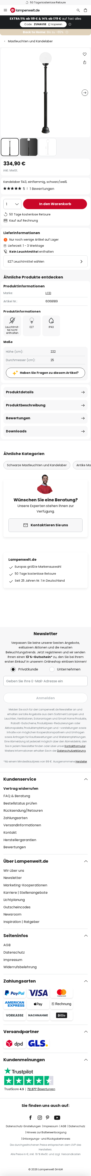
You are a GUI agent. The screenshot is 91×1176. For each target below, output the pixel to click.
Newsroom (12, 914)
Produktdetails (19, 392)
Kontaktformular (75, 746)
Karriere (10, 892)
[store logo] (27, 10)
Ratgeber (32, 921)
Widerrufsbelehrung (20, 967)
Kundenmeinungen (24, 1060)
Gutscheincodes (16, 907)
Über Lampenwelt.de (25, 861)
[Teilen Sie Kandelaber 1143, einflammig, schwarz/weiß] (84, 62)
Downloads (16, 431)
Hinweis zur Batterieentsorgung (46, 1132)
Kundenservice (19, 779)
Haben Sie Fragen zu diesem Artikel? (49, 373)
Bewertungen (18, 418)
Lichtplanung (14, 899)
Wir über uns (13, 870)
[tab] (45, 813)
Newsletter (12, 877)
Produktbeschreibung (26, 405)
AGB (7, 945)
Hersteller (81, 761)
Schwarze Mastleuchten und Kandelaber (37, 465)
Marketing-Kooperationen (25, 885)
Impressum (12, 959)
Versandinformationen (22, 825)
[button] (10, 147)
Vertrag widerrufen (20, 788)
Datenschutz (14, 952)
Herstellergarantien (19, 839)
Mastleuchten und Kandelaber (30, 41)
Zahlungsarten (15, 818)
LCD (48, 293)
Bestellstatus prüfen (20, 803)
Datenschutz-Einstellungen (23, 1126)
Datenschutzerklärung (71, 750)
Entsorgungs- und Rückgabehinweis (46, 1138)
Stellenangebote (34, 892)
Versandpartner (21, 1032)
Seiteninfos (15, 936)
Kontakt (10, 832)
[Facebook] (33, 1117)
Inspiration (12, 921)
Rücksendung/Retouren (23, 810)
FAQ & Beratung (16, 796)
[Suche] (78, 10)
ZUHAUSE (43, 24)
